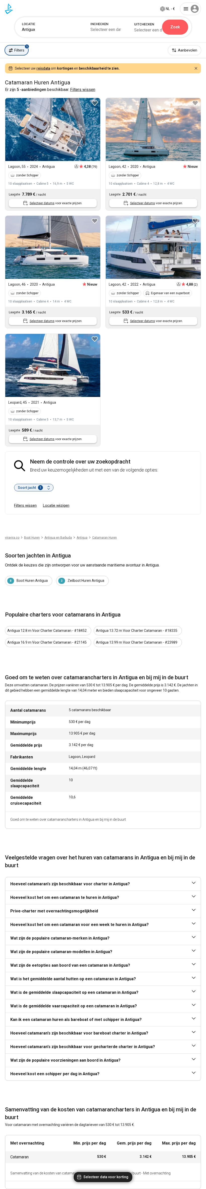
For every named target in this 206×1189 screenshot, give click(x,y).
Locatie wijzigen (56, 505)
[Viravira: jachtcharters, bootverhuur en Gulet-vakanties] (9, 9)
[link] (82, 537)
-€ (170, 9)
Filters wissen (25, 505)
